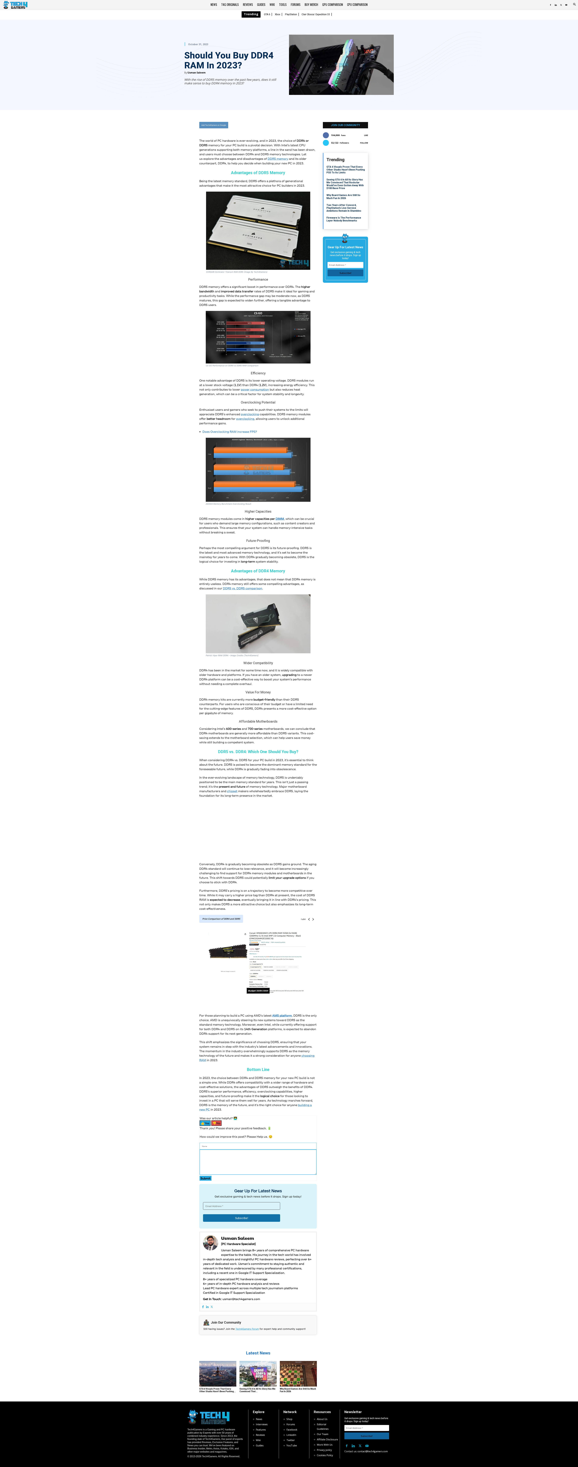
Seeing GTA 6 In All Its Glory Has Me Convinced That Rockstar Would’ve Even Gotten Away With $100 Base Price (345, 184)
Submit (205, 1178)
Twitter (290, 1440)
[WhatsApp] (275, 125)
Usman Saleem (197, 72)
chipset (232, 791)
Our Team (322, 1434)
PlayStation (291, 14)
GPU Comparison (332, 4)
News (214, 4)
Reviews (248, 4)
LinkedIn (291, 1435)
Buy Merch (311, 4)
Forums (295, 4)
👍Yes (205, 1123)
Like (366, 135)
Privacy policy (324, 1450)
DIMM (280, 518)
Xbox (277, 14)
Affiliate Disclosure (327, 1439)
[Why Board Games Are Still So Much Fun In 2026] (298, 1374)
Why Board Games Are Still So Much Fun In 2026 (343, 196)
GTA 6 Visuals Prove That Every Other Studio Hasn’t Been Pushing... (217, 1390)
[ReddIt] (282, 125)
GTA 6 (267, 14)
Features (261, 1429)
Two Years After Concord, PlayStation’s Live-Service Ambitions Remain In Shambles (343, 208)
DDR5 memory (278, 158)
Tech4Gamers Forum (247, 1328)
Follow (364, 143)
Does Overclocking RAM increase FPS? (229, 431)
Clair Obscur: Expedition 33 (316, 14)
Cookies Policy (325, 1455)
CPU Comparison (357, 4)
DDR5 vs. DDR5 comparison (242, 588)
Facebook (291, 1429)
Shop (289, 1419)
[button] (574, 4)
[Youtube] (566, 4)
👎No (216, 1123)
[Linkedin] (555, 4)
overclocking (250, 414)
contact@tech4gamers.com (372, 1451)
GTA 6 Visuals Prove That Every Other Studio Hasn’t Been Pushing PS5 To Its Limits (345, 169)
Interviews (262, 1424)
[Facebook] (550, 4)
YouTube (291, 1445)
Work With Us (325, 1444)
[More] (289, 125)
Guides (261, 4)
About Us (322, 1419)
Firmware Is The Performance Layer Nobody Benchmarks (343, 219)
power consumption (255, 389)
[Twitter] (561, 4)
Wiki (272, 4)
